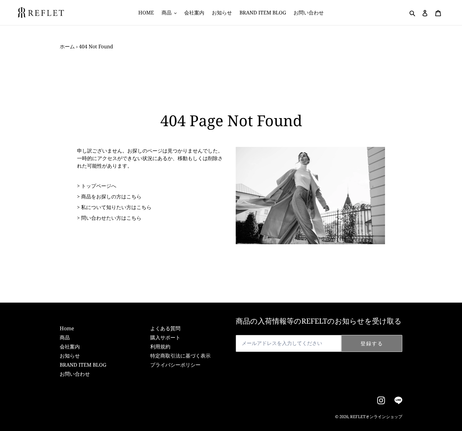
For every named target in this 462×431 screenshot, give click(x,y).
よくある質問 (165, 328)
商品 (65, 337)
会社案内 (70, 346)
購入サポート (165, 337)
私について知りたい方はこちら (116, 207)
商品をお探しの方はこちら (111, 196)
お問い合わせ (75, 373)
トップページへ (98, 185)
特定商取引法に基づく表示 (180, 355)
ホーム (67, 46)
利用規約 (160, 346)
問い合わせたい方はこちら (111, 217)
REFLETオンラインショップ (376, 416)
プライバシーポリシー (175, 364)
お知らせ (70, 355)
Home (67, 328)
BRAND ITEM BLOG (83, 364)
